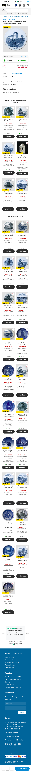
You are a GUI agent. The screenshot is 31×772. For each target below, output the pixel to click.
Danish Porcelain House (9, 5)
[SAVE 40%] (15, 51)
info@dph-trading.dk (12, 736)
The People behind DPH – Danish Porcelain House (14, 678)
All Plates (14, 16)
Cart (28, 6)
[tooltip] (8, 120)
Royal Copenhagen (16, 73)
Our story (8, 682)
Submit (22, 712)
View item (8, 136)
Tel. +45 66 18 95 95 (11, 732)
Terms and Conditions (12, 660)
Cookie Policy (9, 667)
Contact (8, 718)
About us (8, 673)
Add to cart (23, 768)
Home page (7, 16)
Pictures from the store (13, 687)
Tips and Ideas (10, 665)
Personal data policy (12, 662)
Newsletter (9, 693)
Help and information (13, 653)
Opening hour (9, 684)
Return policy (9, 657)
